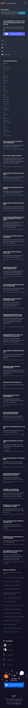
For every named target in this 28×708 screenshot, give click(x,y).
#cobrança (5, 82)
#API (4, 65)
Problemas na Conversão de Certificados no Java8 (11, 505)
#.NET (24, 561)
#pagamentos (6, 120)
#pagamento (6, 76)
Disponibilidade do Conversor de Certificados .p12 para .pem (13, 335)
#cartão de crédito (7, 135)
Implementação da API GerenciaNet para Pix (10, 267)
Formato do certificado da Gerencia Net (14, 427)
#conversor (14, 344)
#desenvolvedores (7, 67)
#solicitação (5, 434)
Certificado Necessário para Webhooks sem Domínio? (11, 474)
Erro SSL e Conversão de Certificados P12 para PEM (11, 489)
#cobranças (5, 108)
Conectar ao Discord (16, 685)
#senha (22, 180)
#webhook (5, 78)
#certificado (5, 91)
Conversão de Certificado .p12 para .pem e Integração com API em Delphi (13, 218)
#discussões (5, 99)
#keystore (20, 149)
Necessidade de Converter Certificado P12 (11, 395)
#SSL (24, 166)
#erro (4, 84)
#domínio (17, 481)
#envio (10, 434)
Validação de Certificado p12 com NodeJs (13, 188)
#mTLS (4, 125)
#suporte (21, 451)
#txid (4, 133)
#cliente (5, 105)
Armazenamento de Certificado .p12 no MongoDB (13, 142)
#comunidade (6, 69)
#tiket (23, 434)
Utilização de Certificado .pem (12, 382)
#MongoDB (14, 149)
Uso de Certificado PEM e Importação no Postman (11, 413)
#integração (5, 63)
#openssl (23, 292)
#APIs (4, 89)
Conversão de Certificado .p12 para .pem (13, 173)
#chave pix (5, 129)
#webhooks (5, 481)
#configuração (6, 118)
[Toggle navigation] (25, 2)
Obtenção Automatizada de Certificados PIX (11, 367)
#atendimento (6, 103)
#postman (16, 451)
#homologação (6, 97)
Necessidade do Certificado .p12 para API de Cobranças (13, 551)
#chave (10, 259)
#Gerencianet (6, 101)
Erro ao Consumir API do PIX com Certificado (13, 236)
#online (22, 360)
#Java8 (19, 514)
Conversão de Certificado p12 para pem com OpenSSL (13, 285)
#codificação (23, 544)
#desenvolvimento (7, 122)
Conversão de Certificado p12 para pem (13, 351)
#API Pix (4, 95)
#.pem (13, 180)
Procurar (21, 13)
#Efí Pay (5, 86)
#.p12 (10, 149)
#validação (5, 195)
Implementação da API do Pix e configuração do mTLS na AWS (12, 315)
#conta (4, 116)
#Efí (4, 72)
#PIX (4, 74)
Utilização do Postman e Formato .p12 (13, 441)
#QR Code (5, 127)
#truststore (17, 326)
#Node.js (19, 195)
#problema (5, 114)
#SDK (4, 112)
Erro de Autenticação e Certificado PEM (14, 458)
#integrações (6, 80)
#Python (16, 498)
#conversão (18, 180)
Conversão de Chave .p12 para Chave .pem (12, 252)
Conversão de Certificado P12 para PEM (13, 203)
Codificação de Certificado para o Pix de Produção (13, 537)
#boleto (5, 93)
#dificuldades (25, 195)
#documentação (6, 131)
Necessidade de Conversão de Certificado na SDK (12, 299)
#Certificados (21, 344)
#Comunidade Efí (6, 110)
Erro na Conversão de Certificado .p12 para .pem (13, 521)
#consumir (13, 245)
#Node (8, 405)
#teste (15, 166)
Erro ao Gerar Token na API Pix (12, 155)
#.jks (16, 514)
